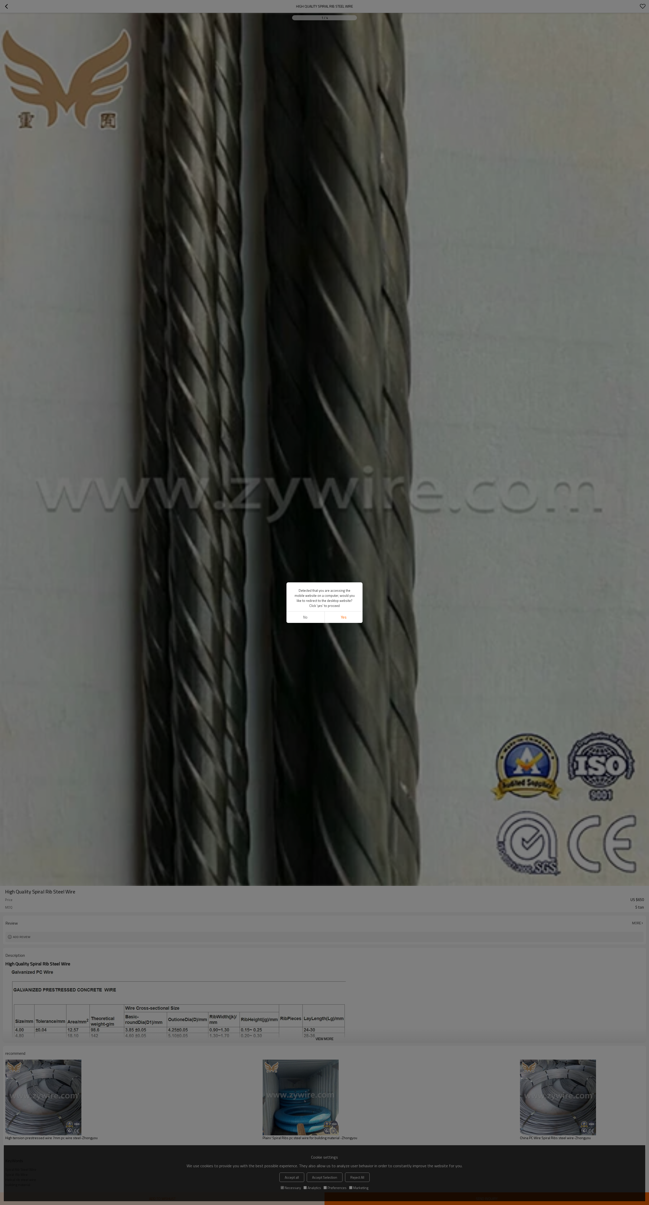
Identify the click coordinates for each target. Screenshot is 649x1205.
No (305, 617)
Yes (344, 617)
